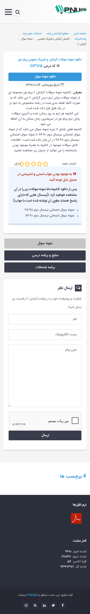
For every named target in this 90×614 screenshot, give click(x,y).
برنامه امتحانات (45, 267)
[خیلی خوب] (39, 163)
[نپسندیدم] (27, 163)
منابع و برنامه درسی (45, 255)
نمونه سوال (45, 243)
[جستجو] (17, 12)
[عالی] (45, 163)
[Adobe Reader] (76, 518)
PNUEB (32, 595)
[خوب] (33, 163)
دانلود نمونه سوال (45, 76)
